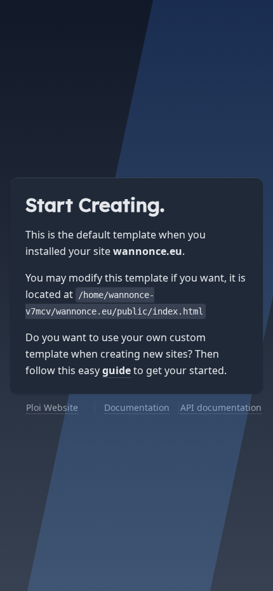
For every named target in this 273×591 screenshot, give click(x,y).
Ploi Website (52, 407)
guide (116, 370)
